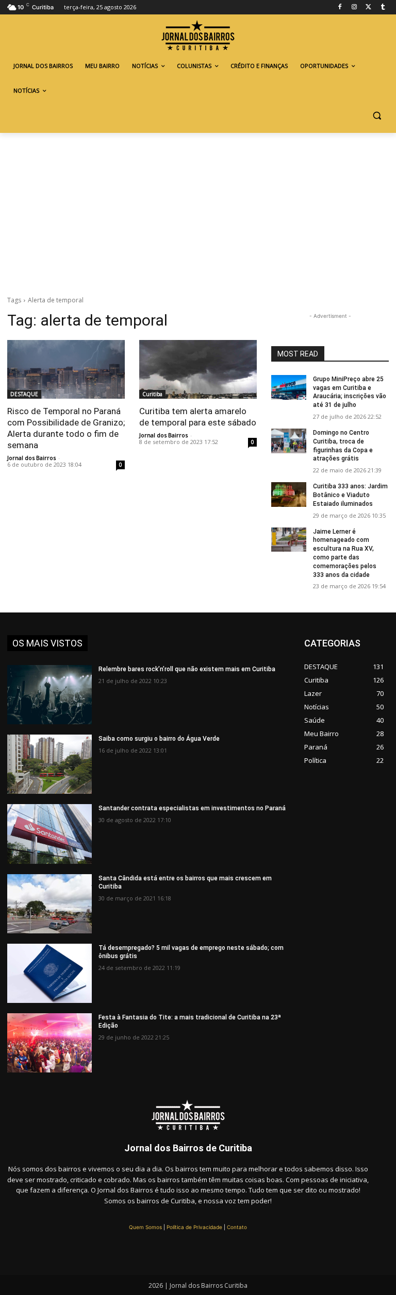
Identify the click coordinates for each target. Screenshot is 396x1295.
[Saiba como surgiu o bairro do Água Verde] (49, 764)
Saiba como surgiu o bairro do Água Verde (159, 738)
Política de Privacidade (194, 1227)
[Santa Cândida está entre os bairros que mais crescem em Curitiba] (49, 903)
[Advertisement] (198, 210)
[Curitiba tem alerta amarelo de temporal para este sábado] (198, 369)
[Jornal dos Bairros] (198, 37)
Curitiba (152, 394)
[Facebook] (340, 7)
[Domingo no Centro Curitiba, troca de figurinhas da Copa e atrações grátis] (288, 441)
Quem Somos (145, 1227)
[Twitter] (368, 7)
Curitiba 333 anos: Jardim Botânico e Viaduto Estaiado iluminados (350, 495)
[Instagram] (354, 7)
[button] (377, 116)
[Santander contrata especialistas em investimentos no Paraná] (49, 833)
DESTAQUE (24, 394)
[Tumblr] (383, 7)
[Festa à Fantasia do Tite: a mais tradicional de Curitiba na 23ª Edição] (49, 1042)
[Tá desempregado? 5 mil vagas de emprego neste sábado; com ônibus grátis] (49, 973)
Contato (237, 1227)
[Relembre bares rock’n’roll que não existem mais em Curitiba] (49, 694)
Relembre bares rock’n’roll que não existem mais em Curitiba (186, 669)
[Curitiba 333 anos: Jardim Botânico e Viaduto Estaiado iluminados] (288, 494)
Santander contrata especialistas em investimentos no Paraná (192, 808)
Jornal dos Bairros (31, 458)
